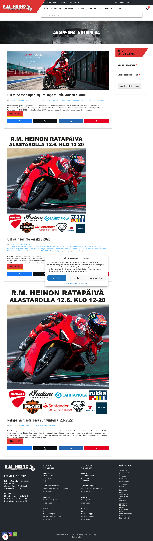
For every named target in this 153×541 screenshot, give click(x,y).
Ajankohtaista (25, 100)
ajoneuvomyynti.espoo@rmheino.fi (48, 488)
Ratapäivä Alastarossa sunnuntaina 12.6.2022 (40, 420)
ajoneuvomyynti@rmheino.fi (86, 488)
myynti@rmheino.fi (86, 516)
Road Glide (59, 249)
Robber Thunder (78, 249)
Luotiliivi (91, 246)
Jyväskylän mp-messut (53, 100)
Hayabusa (67, 246)
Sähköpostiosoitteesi (129, 75)
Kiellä (76, 278)
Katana (84, 246)
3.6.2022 (12, 244)
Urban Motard (77, 251)
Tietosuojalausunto (81, 283)
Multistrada (11, 249)
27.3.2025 (12, 100)
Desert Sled (28, 246)
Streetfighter (57, 251)
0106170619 (85, 519)
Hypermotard (76, 246)
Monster (98, 246)
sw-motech (85, 100)
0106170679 (47, 519)
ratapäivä (76, 100)
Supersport (67, 251)
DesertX (36, 246)
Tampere (92, 100)
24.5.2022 (12, 425)
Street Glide (36, 251)
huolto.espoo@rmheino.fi (48, 500)
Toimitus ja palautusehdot (124, 472)
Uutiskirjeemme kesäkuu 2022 (28, 239)
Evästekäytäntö (69, 283)
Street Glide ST (46, 251)
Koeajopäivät (67, 100)
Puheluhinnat (124, 481)
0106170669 (47, 491)
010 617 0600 (24, 481)
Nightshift (19, 249)
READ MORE (15, 113)
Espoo (42, 100)
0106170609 (85, 491)
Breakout (19, 246)
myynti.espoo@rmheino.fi (48, 516)
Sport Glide (19, 251)
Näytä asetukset (96, 278)
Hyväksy (56, 278)
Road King (67, 249)
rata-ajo (44, 425)
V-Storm (86, 251)
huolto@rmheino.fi (86, 500)
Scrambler (97, 249)
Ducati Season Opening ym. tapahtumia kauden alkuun (46, 95)
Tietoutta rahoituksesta (124, 477)
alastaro (12, 246)
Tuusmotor (101, 100)
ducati (37, 100)
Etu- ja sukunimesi (127, 65)
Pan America (34, 249)
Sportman (27, 251)
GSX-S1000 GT (57, 246)
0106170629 (85, 503)
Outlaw (26, 249)
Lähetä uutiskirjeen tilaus (129, 86)
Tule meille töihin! (123, 486)
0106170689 (47, 503)
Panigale (43, 249)
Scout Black (89, 249)
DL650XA (43, 246)
